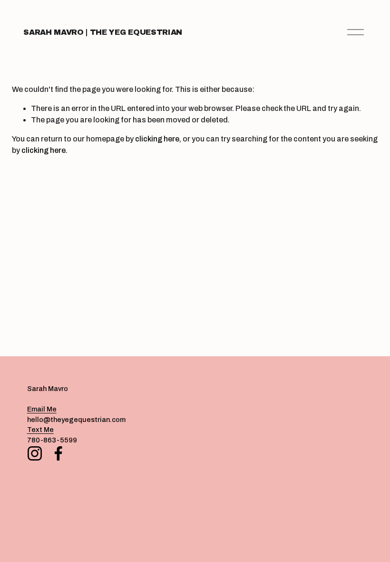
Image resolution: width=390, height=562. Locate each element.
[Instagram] (34, 453)
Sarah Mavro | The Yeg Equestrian (102, 32)
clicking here (157, 139)
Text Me (40, 429)
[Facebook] (58, 453)
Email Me (42, 409)
